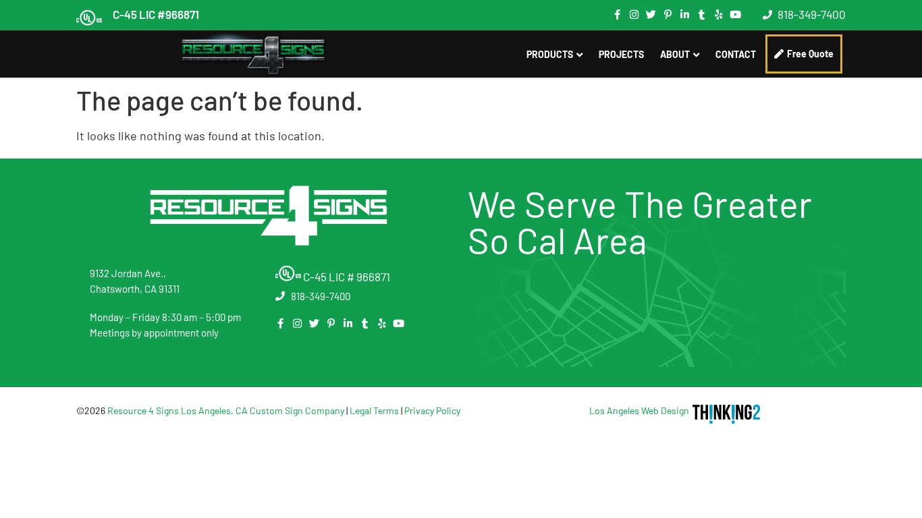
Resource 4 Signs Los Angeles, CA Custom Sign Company (225, 410)
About (675, 54)
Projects (621, 54)
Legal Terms (374, 410)
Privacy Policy (432, 410)
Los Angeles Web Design (639, 410)
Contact (735, 54)
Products (549, 54)
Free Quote (810, 53)
